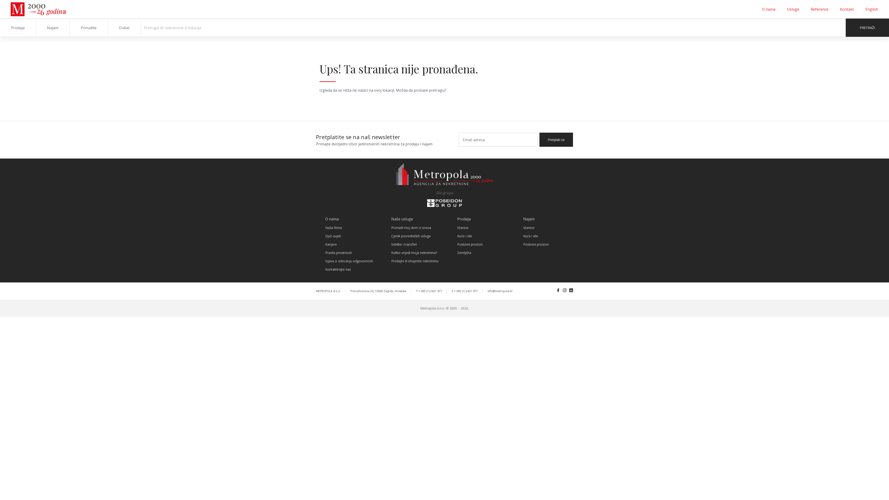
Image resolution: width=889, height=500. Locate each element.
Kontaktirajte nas (338, 269)
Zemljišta (464, 252)
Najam (52, 27)
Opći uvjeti (333, 236)
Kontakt (847, 9)
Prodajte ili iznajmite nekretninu (414, 261)
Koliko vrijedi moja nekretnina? (414, 252)
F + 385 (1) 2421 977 (465, 291)
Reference (819, 9)
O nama (768, 9)
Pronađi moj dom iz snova (411, 227)
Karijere (331, 244)
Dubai (124, 27)
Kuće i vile (464, 236)
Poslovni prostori (470, 244)
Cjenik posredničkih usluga (411, 236)
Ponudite (89, 27)
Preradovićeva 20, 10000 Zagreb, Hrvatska (378, 291)
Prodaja (18, 27)
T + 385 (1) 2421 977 (429, 291)
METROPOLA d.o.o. (328, 291)
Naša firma (333, 227)
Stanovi (462, 227)
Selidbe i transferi (404, 244)
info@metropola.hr (500, 291)
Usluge (793, 9)
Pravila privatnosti (338, 252)
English (871, 9)
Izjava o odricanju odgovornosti (349, 261)
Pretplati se (556, 140)
